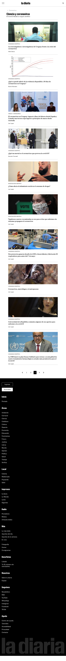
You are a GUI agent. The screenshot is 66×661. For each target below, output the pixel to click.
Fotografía (5, 544)
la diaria (4, 494)
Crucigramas (6, 550)
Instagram (5, 604)
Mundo (4, 448)
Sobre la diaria (7, 578)
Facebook (5, 606)
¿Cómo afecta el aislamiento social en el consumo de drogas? (29, 186)
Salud (4, 457)
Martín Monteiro (12, 86)
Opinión (4, 451)
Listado (4, 562)
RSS (3, 595)
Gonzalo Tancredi (13, 156)
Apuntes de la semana (9, 537)
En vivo (4, 540)
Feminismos (6, 436)
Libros (4, 445)
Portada (4, 401)
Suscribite (7, 389)
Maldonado (6, 477)
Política (4, 454)
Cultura (4, 424)
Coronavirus (12, 10)
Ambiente (5, 413)
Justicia (4, 442)
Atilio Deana (11, 51)
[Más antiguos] (43, 372)
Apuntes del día (7, 534)
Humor (4, 547)
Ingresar (7, 384)
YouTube (4, 598)
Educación (5, 433)
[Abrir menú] (3, 3)
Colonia (4, 474)
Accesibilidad (6, 626)
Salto (3, 483)
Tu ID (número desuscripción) (8, 565)
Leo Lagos (11, 123)
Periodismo (5, 514)
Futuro (4, 439)
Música (4, 517)
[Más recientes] (22, 372)
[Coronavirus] (38, 3)
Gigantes (5, 503)
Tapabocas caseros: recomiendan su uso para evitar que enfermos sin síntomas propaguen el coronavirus (32, 220)
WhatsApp (5, 601)
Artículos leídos (7, 520)
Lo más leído (6, 531)
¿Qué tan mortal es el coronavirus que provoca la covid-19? (28, 153)
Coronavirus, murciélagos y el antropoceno (23, 289)
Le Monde (5, 497)
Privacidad (5, 629)
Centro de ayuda (7, 621)
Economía (5, 430)
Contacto (5, 632)
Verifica (4, 462)
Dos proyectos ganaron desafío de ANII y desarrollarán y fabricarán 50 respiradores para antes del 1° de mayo (33, 255)
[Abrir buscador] (63, 3)
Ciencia (4, 419)
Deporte (4, 427)
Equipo (4, 581)
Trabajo (4, 460)
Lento (4, 500)
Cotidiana (5, 421)
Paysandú (5, 480)
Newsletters (6, 592)
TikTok (4, 609)
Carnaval (5, 416)
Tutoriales (5, 624)
